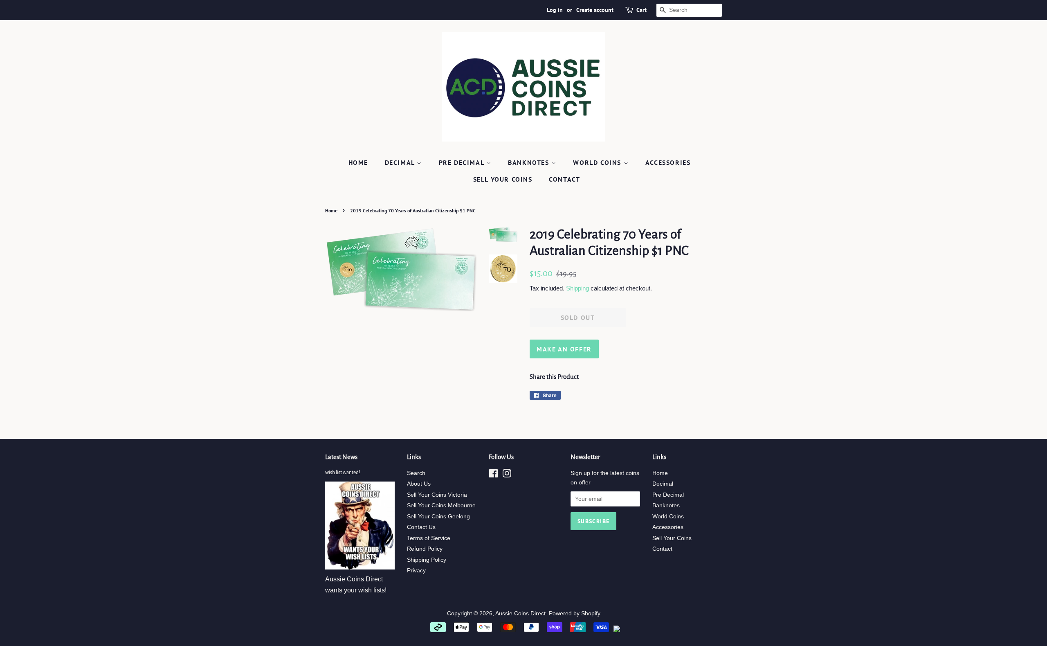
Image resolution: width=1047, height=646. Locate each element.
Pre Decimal (462, 162)
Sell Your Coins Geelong (438, 516)
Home (358, 162)
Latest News (341, 456)
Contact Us (421, 527)
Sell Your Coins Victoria (437, 495)
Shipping (577, 288)
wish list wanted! (342, 472)
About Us (419, 484)
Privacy (416, 570)
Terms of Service (428, 538)
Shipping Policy (426, 560)
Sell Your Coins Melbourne (441, 505)
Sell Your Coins (502, 179)
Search (416, 473)
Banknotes (529, 162)
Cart (641, 10)
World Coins (598, 162)
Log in (555, 10)
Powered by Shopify (574, 613)
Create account (594, 10)
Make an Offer (564, 349)
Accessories (668, 162)
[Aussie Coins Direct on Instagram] (506, 475)
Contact (564, 179)
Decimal (401, 162)
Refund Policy (425, 549)
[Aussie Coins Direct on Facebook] (493, 475)
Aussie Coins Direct (520, 613)
